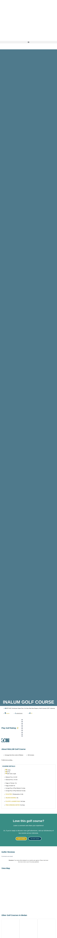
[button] (28, 42)
